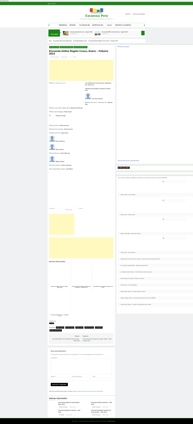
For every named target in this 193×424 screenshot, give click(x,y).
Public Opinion (52, 208)
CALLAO (109, 25)
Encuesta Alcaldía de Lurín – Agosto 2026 (81, 32)
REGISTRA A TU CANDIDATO (123, 25)
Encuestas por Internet (66, 47)
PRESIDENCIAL (63, 25)
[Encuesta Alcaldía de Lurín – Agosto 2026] (66, 34)
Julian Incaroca (89, 327)
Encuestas (61, 414)
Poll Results (81, 208)
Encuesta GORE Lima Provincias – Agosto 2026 (115, 32)
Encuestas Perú (96, 16)
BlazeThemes (111, 421)
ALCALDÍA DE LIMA (84, 25)
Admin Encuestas (55, 57)
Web (94, 376)
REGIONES (73, 25)
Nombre (53, 376)
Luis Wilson (99, 327)
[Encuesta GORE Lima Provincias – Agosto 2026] (97, 34)
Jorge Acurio (79, 327)
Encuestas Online (54, 47)
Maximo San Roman (55, 330)
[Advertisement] (81, 70)
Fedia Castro (60, 327)
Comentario (54, 357)
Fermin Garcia (70, 327)
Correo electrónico (77, 376)
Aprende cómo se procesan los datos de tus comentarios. (88, 391)
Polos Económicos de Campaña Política (128, 160)
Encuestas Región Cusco (80, 47)
